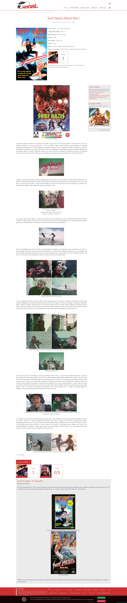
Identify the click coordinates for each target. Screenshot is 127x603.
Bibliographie (63, 593)
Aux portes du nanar (27, 12)
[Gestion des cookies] (24, 599)
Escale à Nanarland (75, 593)
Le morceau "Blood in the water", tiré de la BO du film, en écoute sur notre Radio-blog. (99, 97)
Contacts (91, 593)
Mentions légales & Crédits (103, 593)
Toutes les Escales (104, 129)
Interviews (102, 7)
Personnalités (74, 7)
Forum (84, 593)
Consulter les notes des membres (58, 67)
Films (66, 7)
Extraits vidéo (85, 7)
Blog (109, 589)
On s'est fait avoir (58, 589)
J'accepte (102, 597)
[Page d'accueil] (17, 12)
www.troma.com (93, 94)
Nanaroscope (87, 589)
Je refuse (102, 601)
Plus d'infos (91, 601)
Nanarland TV (98, 92)
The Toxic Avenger (34, 145)
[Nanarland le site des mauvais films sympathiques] (27, 5)
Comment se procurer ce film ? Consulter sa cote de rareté (66, 65)
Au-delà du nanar (38, 12)
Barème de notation (23, 483)
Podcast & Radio (53, 593)
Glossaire (94, 7)
